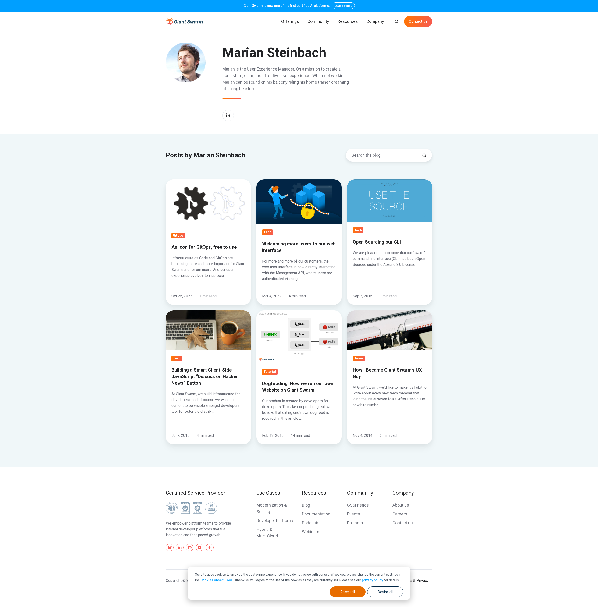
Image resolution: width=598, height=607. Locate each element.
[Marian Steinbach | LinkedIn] (228, 115)
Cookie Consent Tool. (216, 580)
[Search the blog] (424, 155)
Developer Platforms (275, 520)
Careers (399, 513)
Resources (348, 21)
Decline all (385, 592)
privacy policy (372, 580)
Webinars (310, 531)
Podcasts (311, 522)
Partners (355, 522)
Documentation (316, 513)
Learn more (343, 5)
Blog (306, 505)
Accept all (347, 592)
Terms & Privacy (415, 580)
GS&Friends (358, 505)
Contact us (418, 21)
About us (400, 505)
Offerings (290, 21)
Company (375, 21)
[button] (396, 21)
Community (318, 21)
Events (353, 513)
